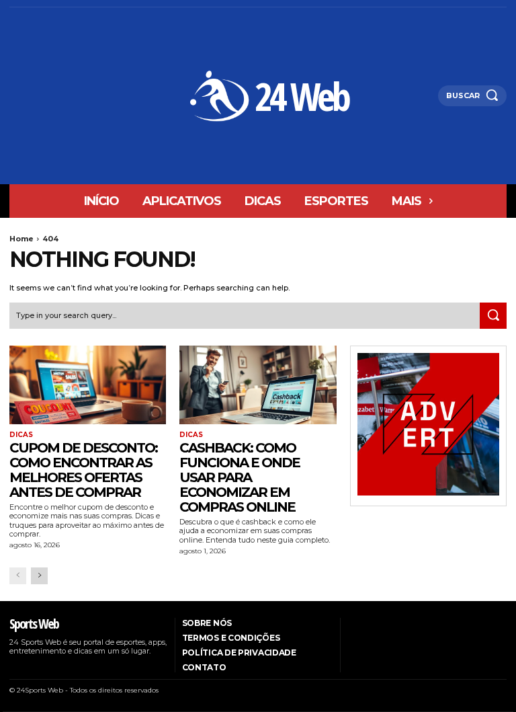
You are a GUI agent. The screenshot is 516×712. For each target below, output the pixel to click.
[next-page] (39, 575)
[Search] (493, 316)
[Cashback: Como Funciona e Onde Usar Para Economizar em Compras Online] (257, 385)
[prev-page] (17, 575)
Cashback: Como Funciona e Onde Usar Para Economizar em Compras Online (239, 477)
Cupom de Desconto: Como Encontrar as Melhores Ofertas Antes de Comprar (83, 470)
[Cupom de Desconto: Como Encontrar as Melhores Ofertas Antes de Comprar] (87, 385)
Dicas (21, 435)
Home (21, 238)
